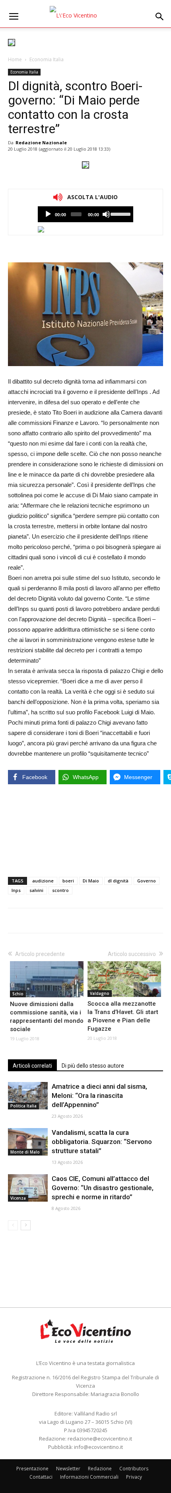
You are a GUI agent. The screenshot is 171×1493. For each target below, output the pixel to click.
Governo (146, 881)
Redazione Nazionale (41, 142)
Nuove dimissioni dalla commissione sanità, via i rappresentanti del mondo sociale (47, 1017)
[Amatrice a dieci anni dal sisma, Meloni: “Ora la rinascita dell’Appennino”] (28, 1095)
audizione (43, 881)
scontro (60, 890)
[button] (160, 16)
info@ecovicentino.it (98, 1446)
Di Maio (91, 881)
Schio (17, 994)
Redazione (100, 1468)
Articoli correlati (32, 1066)
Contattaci (40, 1477)
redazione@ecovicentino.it (100, 1438)
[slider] (120, 213)
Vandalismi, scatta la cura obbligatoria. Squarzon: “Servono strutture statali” (102, 1141)
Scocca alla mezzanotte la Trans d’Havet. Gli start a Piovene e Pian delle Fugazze (122, 1016)
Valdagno (99, 993)
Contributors (133, 1468)
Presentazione (32, 1468)
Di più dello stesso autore (93, 1066)
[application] (85, 214)
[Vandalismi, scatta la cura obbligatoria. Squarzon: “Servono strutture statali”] (28, 1142)
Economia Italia (46, 59)
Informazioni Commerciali (89, 1477)
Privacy (134, 1477)
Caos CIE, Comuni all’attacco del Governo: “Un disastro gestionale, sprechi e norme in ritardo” (103, 1188)
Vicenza (18, 1198)
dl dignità (118, 881)
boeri (68, 881)
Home (15, 59)
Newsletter (68, 1468)
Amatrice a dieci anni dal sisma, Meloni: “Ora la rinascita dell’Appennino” (99, 1095)
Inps (16, 890)
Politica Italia (23, 1106)
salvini (36, 890)
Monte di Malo (25, 1152)
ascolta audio (48, 214)
